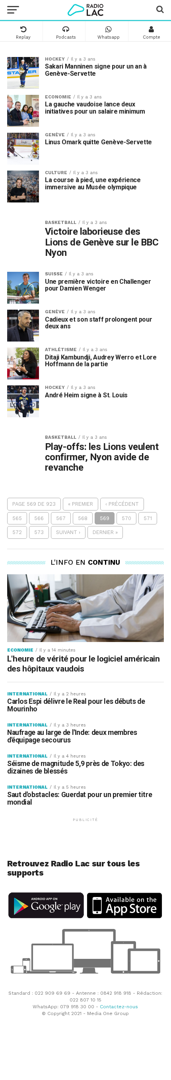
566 (39, 518)
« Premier (80, 504)
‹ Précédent (122, 504)
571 (148, 518)
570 (126, 518)
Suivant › (68, 532)
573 (39, 532)
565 (17, 518)
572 (17, 532)
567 (61, 518)
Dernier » (105, 532)
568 (82, 518)
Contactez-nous (119, 1006)
